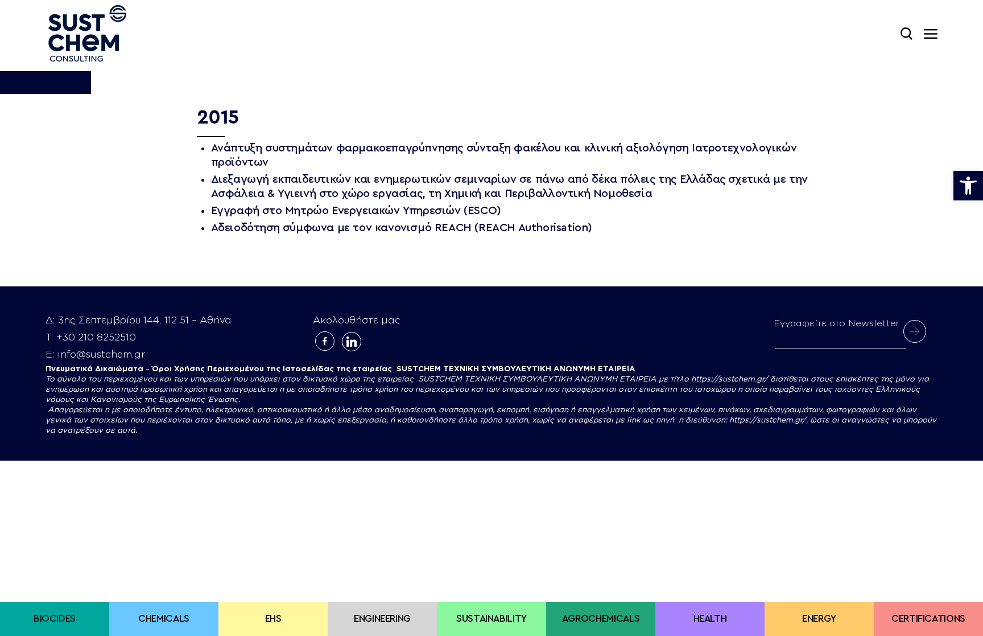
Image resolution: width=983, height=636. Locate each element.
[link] (968, 185)
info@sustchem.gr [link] (101, 354)
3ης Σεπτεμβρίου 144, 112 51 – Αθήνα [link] (145, 320)
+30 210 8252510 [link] (96, 337)
